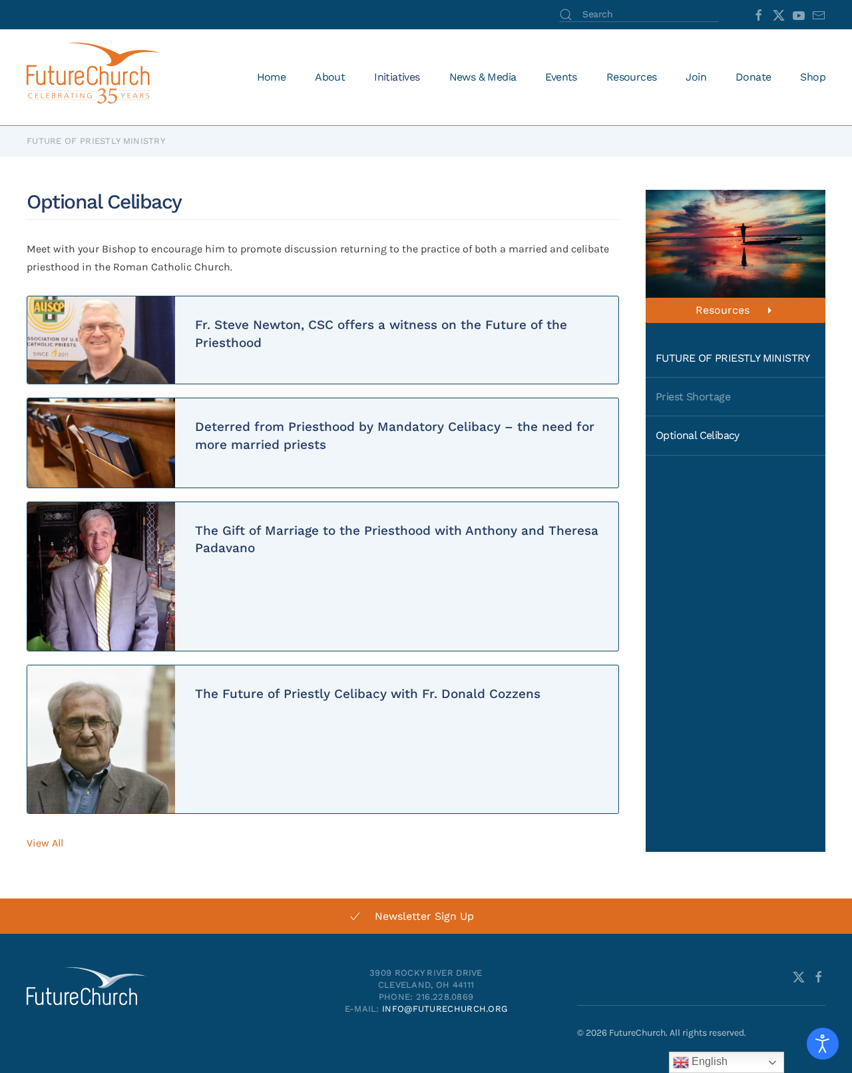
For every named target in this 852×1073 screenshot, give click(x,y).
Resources (722, 310)
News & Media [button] (483, 77)
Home (271, 77)
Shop (812, 77)
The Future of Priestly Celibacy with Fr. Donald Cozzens (367, 693)
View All (45, 843)
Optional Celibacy (698, 435)
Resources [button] (631, 77)
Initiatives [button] (396, 77)
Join (696, 77)
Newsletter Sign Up (424, 916)
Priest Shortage (693, 396)
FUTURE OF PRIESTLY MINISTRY (733, 358)
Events (560, 77)
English (708, 1061)
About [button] (330, 77)
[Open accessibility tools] (823, 1044)
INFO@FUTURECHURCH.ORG (444, 1009)
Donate (753, 77)
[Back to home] (95, 77)
